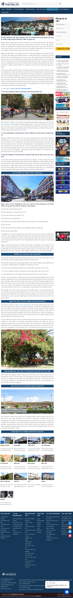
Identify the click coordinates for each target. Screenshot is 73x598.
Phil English (9, 9)
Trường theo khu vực (52, 9)
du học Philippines (24, 305)
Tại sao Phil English (19, 9)
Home (3, 9)
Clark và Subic (40, 520)
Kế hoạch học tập (30, 9)
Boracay (39, 532)
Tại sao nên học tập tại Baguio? (20, 88)
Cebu (38, 518)
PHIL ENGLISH (5, 513)
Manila (39, 526)
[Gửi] (60, 4)
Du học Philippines (64, 9)
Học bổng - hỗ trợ (17, 522)
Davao (39, 524)
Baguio (39, 522)
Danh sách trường (41, 9)
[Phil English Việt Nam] (10, 4)
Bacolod (39, 530)
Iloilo (38, 528)
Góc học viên (5, 12)
